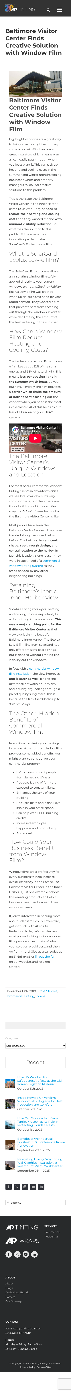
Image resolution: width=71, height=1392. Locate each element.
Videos (40, 996)
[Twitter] (17, 1187)
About (9, 1283)
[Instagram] (25, 1187)
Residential (51, 1236)
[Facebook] (8, 1187)
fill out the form (46, 956)
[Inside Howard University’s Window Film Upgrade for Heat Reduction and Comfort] (10, 1101)
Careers (10, 1297)
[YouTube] (33, 1187)
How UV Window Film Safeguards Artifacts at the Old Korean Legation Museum (39, 1081)
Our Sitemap (13, 1301)
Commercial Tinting (19, 996)
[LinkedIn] (41, 1187)
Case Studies (48, 991)
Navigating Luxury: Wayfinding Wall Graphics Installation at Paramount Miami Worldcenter (39, 1162)
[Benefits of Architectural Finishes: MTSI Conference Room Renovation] (10, 1142)
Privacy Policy (27, 1367)
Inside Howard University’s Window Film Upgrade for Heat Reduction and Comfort (40, 1101)
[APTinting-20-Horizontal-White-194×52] (20, 5)
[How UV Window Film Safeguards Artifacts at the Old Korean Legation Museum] (10, 1081)
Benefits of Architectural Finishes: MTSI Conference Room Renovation (41, 1142)
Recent (35, 1062)
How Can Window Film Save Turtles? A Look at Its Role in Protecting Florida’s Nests (37, 1122)
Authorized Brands (17, 1292)
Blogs (9, 1288)
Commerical (52, 1232)
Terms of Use (44, 1367)
